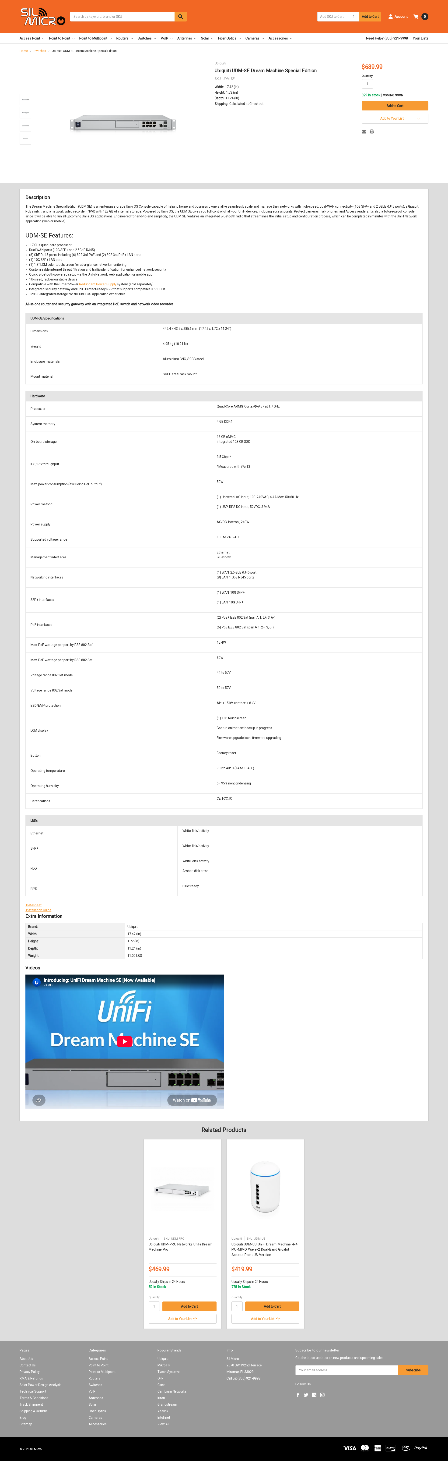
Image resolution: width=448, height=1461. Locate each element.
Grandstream (167, 1404)
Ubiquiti (163, 1359)
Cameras (252, 38)
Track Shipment (31, 1404)
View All (163, 1424)
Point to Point (59, 38)
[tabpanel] (182, 1234)
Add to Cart (370, 16)
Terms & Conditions (34, 1398)
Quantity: (367, 76)
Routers (122, 38)
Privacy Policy (30, 1372)
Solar (205, 38)
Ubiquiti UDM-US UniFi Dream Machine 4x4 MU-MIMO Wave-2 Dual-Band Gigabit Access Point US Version (264, 1249)
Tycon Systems (169, 1372)
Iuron (161, 1398)
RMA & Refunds (31, 1378)
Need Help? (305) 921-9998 (387, 38)
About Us (26, 1359)
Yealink (163, 1411)
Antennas (184, 38)
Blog (23, 1417)
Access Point (30, 38)
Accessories (278, 38)
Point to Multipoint (93, 38)
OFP (161, 1378)
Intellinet (164, 1417)
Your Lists (420, 38)
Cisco (161, 1385)
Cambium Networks (172, 1391)
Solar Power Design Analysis (40, 1385)
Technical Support (33, 1391)
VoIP (164, 38)
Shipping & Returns (34, 1411)
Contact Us (28, 1365)
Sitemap (26, 1424)
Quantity (154, 1297)
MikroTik (164, 1365)
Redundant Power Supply (97, 284)
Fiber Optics (227, 38)
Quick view (182, 1189)
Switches (145, 38)
